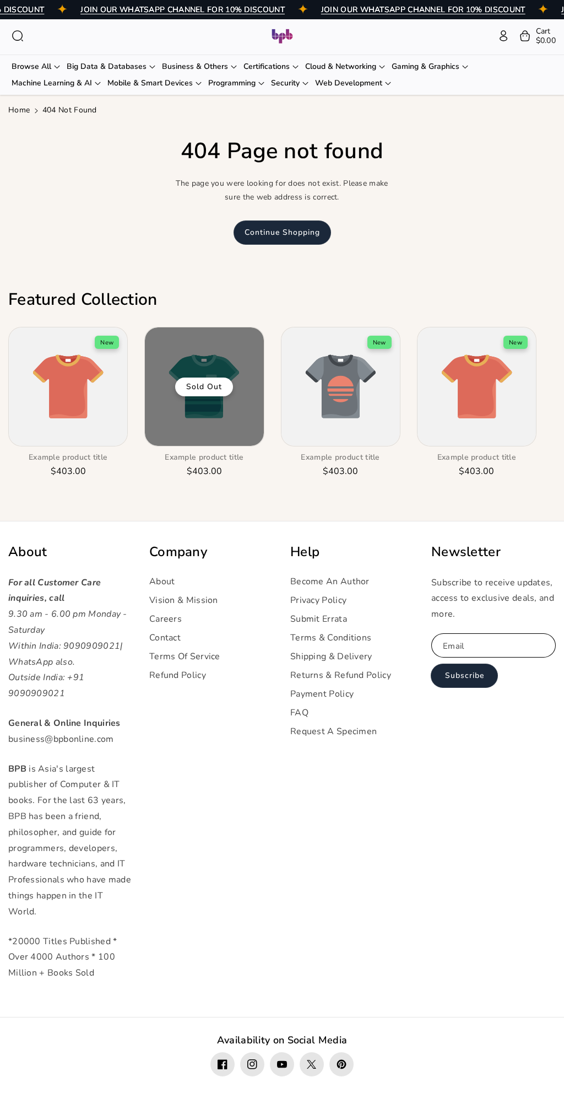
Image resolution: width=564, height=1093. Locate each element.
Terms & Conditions (330, 638)
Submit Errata (318, 619)
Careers (165, 619)
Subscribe (464, 675)
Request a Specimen (333, 731)
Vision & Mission (183, 600)
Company (178, 552)
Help (304, 552)
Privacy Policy (318, 600)
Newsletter (466, 552)
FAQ (299, 713)
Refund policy (177, 675)
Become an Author (330, 581)
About (27, 552)
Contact (165, 638)
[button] (17, 35)
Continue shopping (282, 232)
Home (19, 110)
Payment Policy (322, 694)
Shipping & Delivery (331, 656)
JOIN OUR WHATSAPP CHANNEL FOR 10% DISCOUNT (182, 9)
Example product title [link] (68, 457)
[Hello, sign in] (503, 35)
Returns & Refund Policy (340, 675)
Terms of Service (184, 656)
